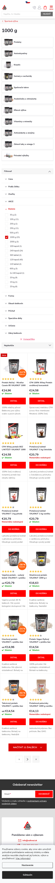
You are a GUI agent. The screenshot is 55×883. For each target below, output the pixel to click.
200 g (13, 224)
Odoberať (44, 794)
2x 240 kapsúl (17, 273)
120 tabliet (15, 264)
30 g (13, 215)
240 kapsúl (16, 250)
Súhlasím (27, 874)
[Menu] (51, 7)
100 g (14, 219)
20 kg (13, 277)
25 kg (13, 286)
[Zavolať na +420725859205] (34, 7)
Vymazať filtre (29, 339)
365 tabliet (15, 255)
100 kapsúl (15, 246)
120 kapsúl (16, 259)
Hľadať (47, 14)
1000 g (14, 237)
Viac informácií (23, 858)
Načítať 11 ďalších (25, 747)
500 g (14, 233)
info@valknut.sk (29, 840)
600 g (13, 268)
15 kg (13, 282)
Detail (13, 401)
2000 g (14, 241)
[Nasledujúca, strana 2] (27, 759)
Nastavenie (27, 865)
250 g (14, 228)
